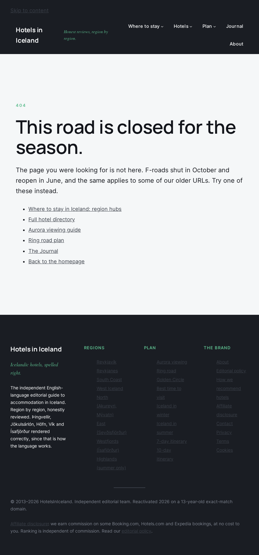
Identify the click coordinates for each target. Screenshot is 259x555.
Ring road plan (46, 240)
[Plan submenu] (214, 26)
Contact (224, 423)
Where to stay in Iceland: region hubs (75, 209)
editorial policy (136, 531)
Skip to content (29, 10)
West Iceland (110, 388)
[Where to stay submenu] (162, 26)
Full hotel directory (51, 219)
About (222, 361)
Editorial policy (231, 370)
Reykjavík (107, 361)
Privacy (224, 432)
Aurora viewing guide (54, 230)
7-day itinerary (172, 441)
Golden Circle (170, 379)
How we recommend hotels (228, 388)
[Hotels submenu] (191, 26)
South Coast (109, 379)
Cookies (224, 450)
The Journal (43, 251)
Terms (222, 441)
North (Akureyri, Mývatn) (107, 406)
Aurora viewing (172, 361)
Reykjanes (107, 370)
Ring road (166, 370)
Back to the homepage (56, 261)
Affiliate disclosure (29, 523)
